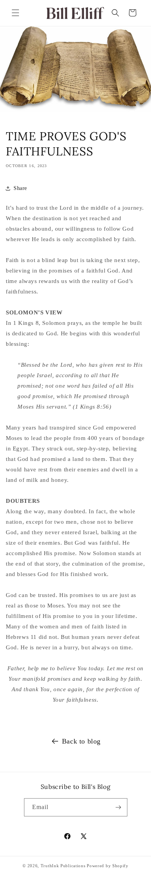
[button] (15, 12)
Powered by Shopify (108, 865)
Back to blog (81, 741)
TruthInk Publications (63, 865)
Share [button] (20, 188)
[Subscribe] (118, 807)
